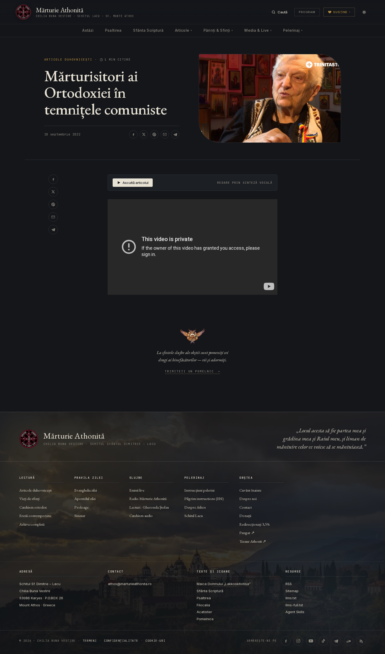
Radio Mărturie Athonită (148, 498)
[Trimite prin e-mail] (165, 134)
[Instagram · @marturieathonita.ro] (298, 641)
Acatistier (204, 612)
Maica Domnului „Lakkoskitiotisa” (224, 584)
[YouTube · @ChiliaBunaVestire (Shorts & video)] (311, 641)
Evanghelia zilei (85, 490)
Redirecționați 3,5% (254, 524)
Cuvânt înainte (250, 490)
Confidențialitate (121, 640)
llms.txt (290, 598)
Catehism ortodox (33, 507)
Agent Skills (294, 612)
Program (307, 12)
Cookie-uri (155, 640)
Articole (183, 30)
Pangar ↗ (247, 532)
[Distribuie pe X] (144, 134)
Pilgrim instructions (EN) (204, 498)
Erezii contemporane (35, 515)
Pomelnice (205, 619)
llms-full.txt (294, 605)
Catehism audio (141, 515)
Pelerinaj (292, 30)
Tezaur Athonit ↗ (252, 541)
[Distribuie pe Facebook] (133, 134)
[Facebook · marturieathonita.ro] (285, 641)
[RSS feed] (361, 641)
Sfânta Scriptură (148, 30)
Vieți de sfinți (29, 498)
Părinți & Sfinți (218, 30)
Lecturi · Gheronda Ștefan (149, 507)
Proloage (81, 507)
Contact (245, 507)
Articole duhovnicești (68, 59)
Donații (245, 515)
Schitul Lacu (193, 515)
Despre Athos (195, 507)
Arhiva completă (32, 524)
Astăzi (88, 30)
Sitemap (292, 591)
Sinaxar (79, 515)
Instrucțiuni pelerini (199, 490)
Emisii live (136, 490)
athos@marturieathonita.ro (130, 584)
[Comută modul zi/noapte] (364, 12)
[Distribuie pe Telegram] (175, 134)
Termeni (90, 640)
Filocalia (203, 605)
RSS (288, 584)
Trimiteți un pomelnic (193, 371)
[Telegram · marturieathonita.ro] (336, 641)
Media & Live (258, 30)
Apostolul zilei (85, 498)
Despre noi (248, 498)
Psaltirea (113, 30)
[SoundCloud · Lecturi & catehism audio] (348, 641)
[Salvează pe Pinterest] (154, 134)
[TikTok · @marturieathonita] (323, 641)
